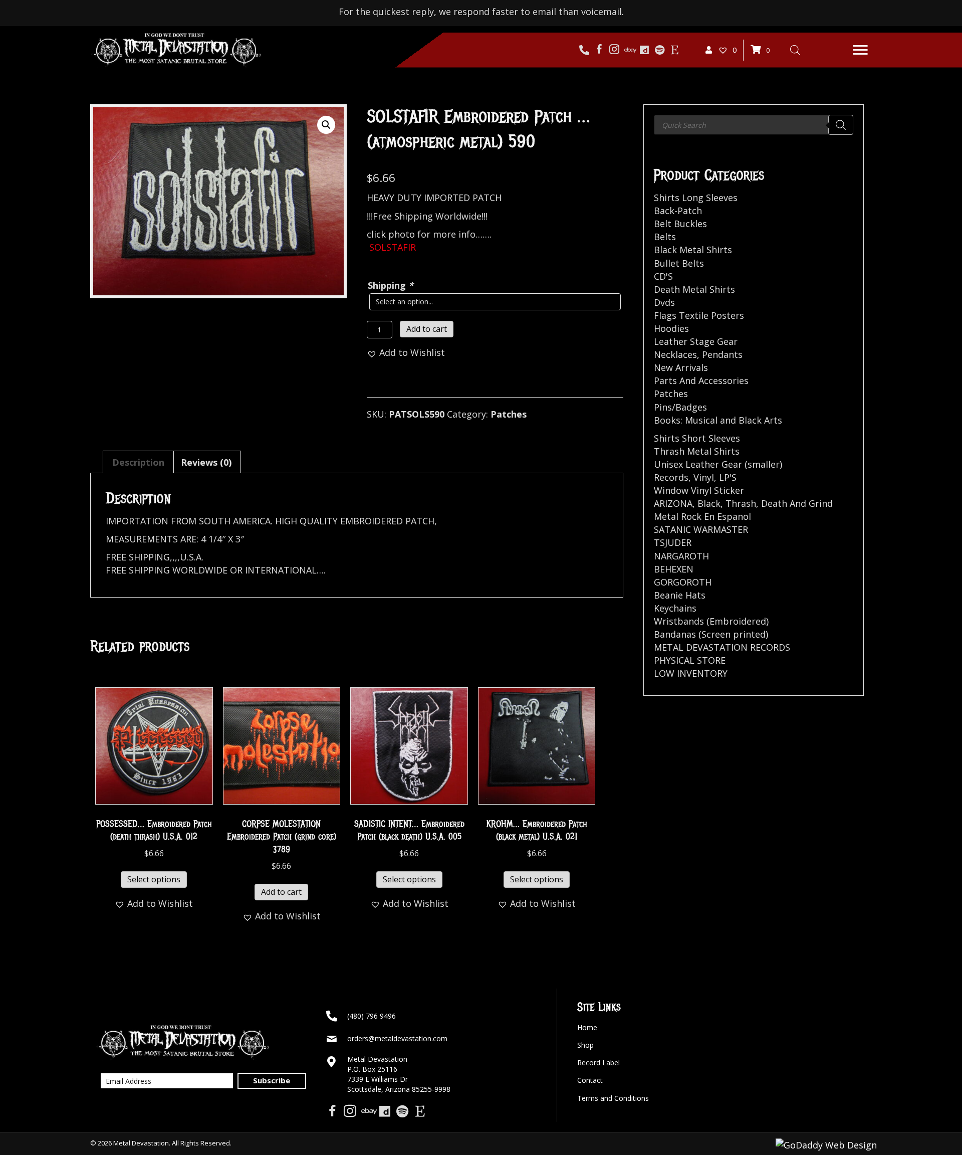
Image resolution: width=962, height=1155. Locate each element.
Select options (153, 879)
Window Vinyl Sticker (699, 490)
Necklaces (675, 354)
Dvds (664, 302)
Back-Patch (678, 211)
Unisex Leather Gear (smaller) (718, 464)
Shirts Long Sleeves (696, 197)
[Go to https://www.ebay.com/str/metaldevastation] (629, 50)
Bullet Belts (679, 263)
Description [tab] (138, 462)
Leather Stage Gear (696, 341)
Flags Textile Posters (699, 315)
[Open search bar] (795, 49)
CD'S (663, 276)
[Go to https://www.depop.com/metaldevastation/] (644, 50)
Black (708, 503)
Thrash (741, 503)
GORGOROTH (682, 582)
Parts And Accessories (701, 380)
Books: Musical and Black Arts (718, 420)
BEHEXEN (673, 569)
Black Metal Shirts (693, 250)
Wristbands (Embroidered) (711, 621)
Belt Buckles (680, 224)
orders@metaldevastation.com (397, 1038)
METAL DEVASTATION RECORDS (722, 647)
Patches (509, 414)
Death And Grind (797, 503)
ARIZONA (673, 503)
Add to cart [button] (281, 891)
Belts (665, 237)
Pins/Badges (680, 407)
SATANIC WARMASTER (701, 529)
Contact (590, 1080)
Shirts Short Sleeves (697, 438)
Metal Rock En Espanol (702, 516)
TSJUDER (672, 542)
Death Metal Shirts (694, 289)
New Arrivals (681, 367)
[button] (860, 50)
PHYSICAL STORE (690, 660)
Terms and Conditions (613, 1098)
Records (671, 477)
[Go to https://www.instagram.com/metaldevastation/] (614, 50)
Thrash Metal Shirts (697, 451)
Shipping (390, 285)
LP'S (728, 477)
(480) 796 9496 (371, 1016)
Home (587, 1027)
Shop (585, 1045)
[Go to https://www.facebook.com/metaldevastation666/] (599, 50)
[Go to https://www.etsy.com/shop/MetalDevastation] (674, 50)
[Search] (840, 125)
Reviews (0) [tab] (206, 462)
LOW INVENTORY (691, 673)
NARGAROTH (681, 556)
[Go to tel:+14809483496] (584, 50)
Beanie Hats (679, 595)
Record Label (598, 1062)
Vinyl (703, 477)
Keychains (675, 608)
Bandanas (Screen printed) (711, 634)
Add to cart (426, 328)
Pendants (722, 354)
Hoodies (671, 328)
